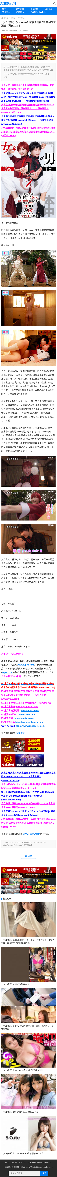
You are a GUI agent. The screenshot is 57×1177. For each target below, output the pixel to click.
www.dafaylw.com (31, 834)
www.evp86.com (26, 665)
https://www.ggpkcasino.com (30, 726)
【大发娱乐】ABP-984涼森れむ (15, 984)
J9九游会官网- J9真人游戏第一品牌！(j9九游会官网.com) (28, 128)
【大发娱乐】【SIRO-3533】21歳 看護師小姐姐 (22, 1070)
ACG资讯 (6, 12)
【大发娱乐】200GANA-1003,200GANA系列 (20, 1112)
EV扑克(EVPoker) (14, 654)
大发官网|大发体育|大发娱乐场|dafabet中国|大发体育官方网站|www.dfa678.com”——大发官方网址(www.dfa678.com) (28, 776)
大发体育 (20, 733)
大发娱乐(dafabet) (36, 12)
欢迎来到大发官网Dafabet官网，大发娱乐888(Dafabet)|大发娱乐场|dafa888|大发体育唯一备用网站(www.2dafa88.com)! (27, 796)
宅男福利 (20, 9)
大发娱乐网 (8, 3)
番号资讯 (34, 9)
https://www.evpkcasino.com (29, 722)
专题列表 (13, 1162)
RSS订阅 (47, 1162)
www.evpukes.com (24, 718)
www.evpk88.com (30, 710)
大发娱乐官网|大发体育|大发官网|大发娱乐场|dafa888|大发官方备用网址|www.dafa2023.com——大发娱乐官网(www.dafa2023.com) (27, 120)
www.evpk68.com (26, 714)
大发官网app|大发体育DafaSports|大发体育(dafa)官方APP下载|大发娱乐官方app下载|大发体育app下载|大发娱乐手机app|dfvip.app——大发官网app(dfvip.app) (28, 97)
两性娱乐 (20, 12)
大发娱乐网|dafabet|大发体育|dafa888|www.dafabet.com (31, 1167)
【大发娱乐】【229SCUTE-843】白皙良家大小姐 (22, 1153)
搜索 (44, 1173)
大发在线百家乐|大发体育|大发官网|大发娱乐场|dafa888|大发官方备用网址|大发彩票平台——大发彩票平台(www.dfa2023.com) (27, 108)
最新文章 (22, 1162)
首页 (4, 9)
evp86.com (7, 672)
